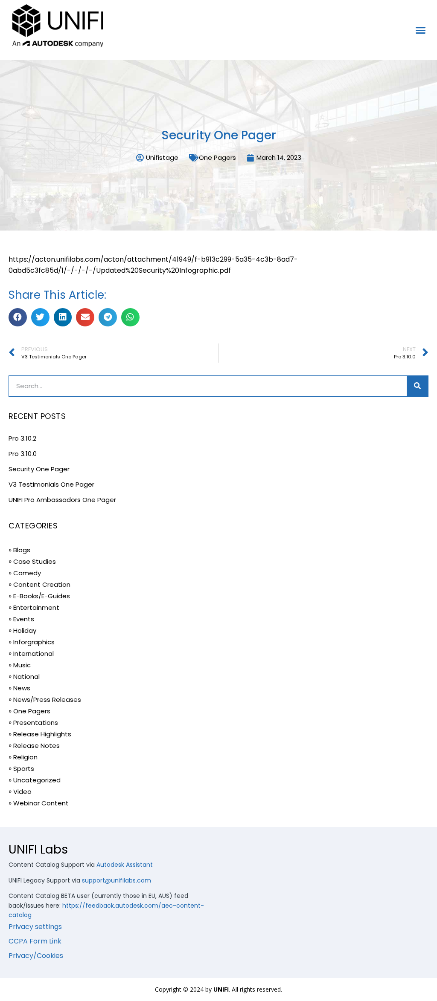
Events (23, 618)
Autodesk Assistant (124, 864)
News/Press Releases (47, 699)
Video (22, 791)
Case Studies (34, 561)
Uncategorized (37, 780)
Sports (23, 768)
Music (22, 665)
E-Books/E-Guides (41, 595)
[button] (421, 30)
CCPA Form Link (35, 941)
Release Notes (36, 745)
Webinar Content (41, 803)
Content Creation (41, 584)
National (26, 676)
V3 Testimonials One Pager (51, 484)
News (21, 688)
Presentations (35, 722)
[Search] (417, 386)
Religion (25, 757)
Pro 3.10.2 (22, 438)
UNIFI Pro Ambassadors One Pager (62, 499)
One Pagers (217, 157)
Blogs (21, 549)
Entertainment (36, 607)
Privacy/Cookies (36, 956)
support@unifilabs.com (116, 880)
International (33, 653)
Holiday (24, 630)
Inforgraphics (34, 642)
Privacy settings (35, 927)
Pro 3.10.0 (23, 453)
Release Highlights (42, 734)
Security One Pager (39, 468)
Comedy (27, 572)
